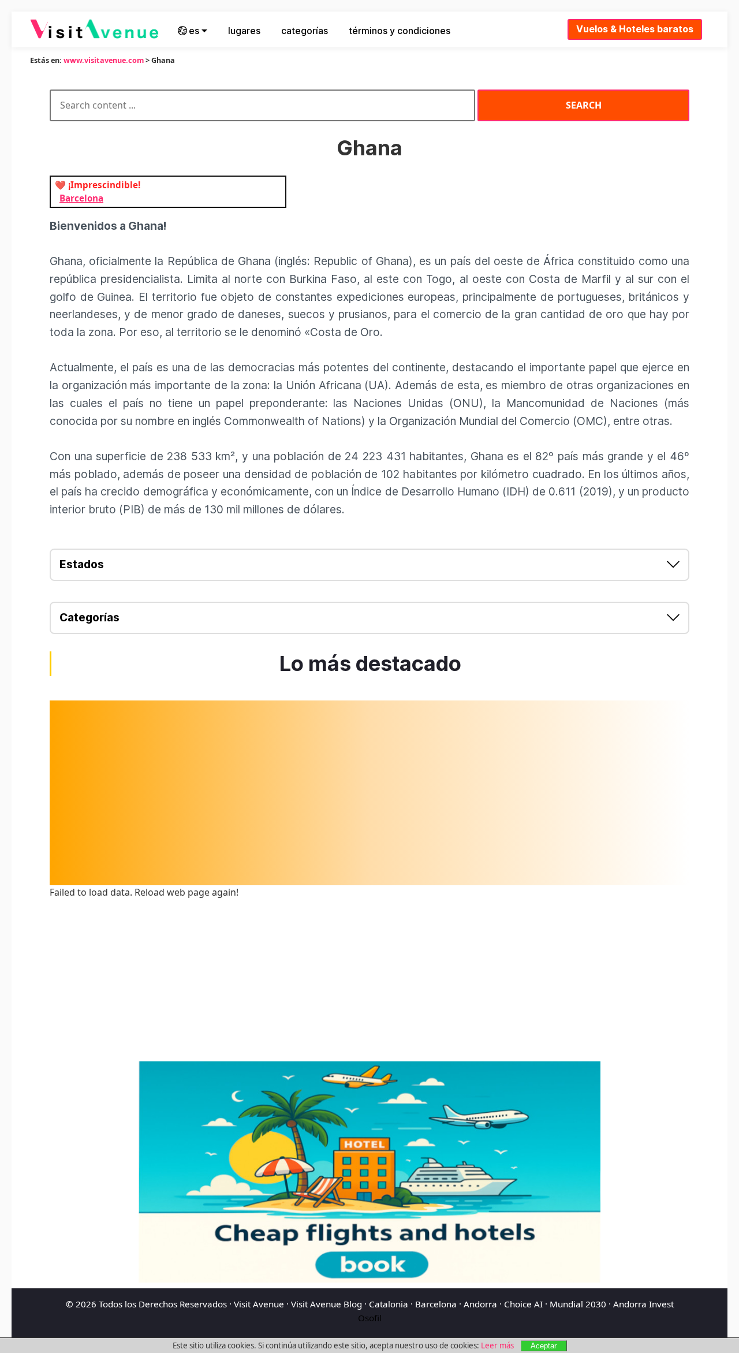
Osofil (370, 1318)
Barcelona (436, 1304)
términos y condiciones (399, 30)
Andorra (480, 1304)
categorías (304, 30)
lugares (244, 30)
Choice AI (523, 1304)
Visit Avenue (259, 1304)
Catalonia (388, 1304)
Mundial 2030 (578, 1304)
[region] (369, 792)
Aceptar (544, 1345)
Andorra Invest (643, 1304)
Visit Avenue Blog (326, 1304)
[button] (369, 565)
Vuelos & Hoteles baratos (634, 29)
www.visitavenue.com (104, 60)
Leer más (497, 1345)
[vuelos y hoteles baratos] (369, 1172)
